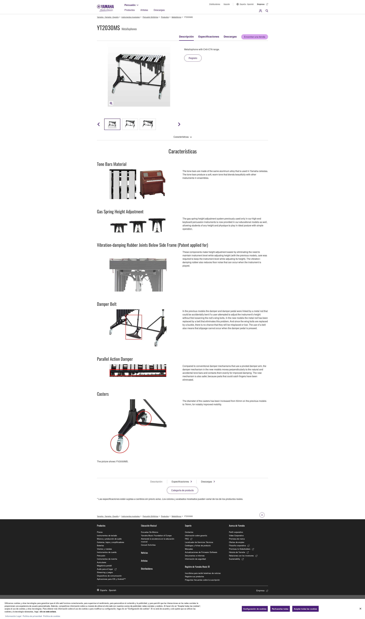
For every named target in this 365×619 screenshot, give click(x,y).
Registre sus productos (194, 576)
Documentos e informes (195, 555)
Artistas (144, 10)
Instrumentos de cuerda (106, 552)
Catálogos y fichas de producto (198, 545)
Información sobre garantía (196, 535)
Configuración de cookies (254, 608)
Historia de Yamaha (237, 552)
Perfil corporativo (236, 532)
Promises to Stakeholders (239, 549)
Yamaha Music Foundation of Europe (156, 535)
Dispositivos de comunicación (109, 575)
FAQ (187, 538)
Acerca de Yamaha (237, 525)
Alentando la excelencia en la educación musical (157, 540)
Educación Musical (149, 525)
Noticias (144, 552)
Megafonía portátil (104, 565)
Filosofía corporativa (237, 545)
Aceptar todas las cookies (305, 608)
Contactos (189, 532)
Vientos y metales (104, 549)
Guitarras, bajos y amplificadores (110, 542)
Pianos (100, 532)
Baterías (100, 545)
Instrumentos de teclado (107, 535)
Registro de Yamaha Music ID (197, 566)
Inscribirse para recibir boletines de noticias (203, 573)
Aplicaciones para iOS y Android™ (111, 579)
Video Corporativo (236, 535)
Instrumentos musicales (130, 17)
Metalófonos (176, 17)
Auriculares (101, 562)
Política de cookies (51, 616)
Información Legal (13, 616)
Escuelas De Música (149, 532)
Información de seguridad (195, 558)
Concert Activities (148, 545)
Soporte (227, 4)
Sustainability (234, 558)
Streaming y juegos (105, 572)
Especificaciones (208, 36)
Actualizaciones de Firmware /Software (201, 552)
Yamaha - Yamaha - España (108, 17)
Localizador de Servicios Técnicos (199, 542)
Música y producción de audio (109, 538)
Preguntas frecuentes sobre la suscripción (202, 579)
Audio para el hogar (105, 569)
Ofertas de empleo (236, 542)
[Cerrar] (360, 608)
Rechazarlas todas (280, 608)
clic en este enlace (48, 611)
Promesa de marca (237, 538)
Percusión (130, 5)
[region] (182, 609)
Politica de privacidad (32, 616)
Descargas (159, 10)
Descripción (186, 36)
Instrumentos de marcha (107, 558)
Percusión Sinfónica (150, 17)
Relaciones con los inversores (241, 555)
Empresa (260, 4)
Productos (129, 10)
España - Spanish (247, 4)
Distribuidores (214, 4)
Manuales (189, 549)
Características (181, 136)
